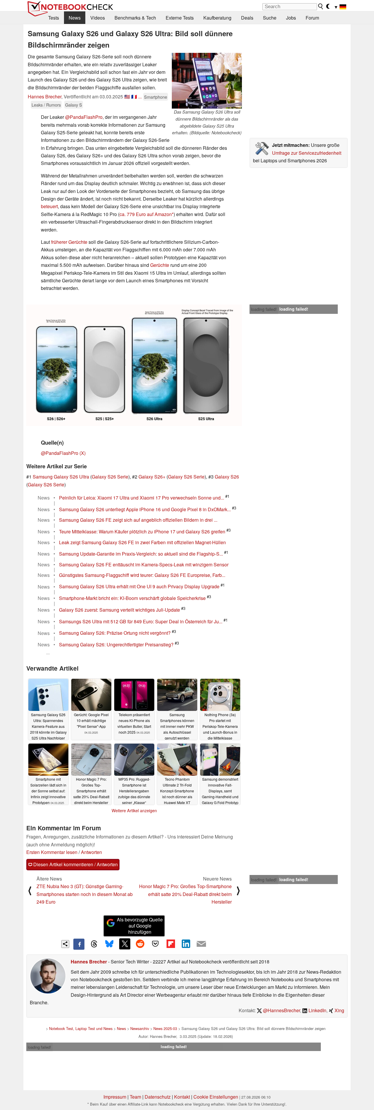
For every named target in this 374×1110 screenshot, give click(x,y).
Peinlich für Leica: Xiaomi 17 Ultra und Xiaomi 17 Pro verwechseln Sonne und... (141, 497)
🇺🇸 (127, 96)
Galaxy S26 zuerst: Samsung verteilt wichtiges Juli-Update (119, 609)
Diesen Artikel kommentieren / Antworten (75, 864)
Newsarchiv (139, 1028)
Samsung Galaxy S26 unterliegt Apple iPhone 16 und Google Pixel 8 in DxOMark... (145, 509)
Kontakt (182, 1096)
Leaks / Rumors (46, 105)
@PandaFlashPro (84, 117)
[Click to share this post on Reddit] (140, 943)
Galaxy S (73, 105)
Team (135, 1096)
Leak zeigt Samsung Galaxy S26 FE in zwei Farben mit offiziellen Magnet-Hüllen (142, 542)
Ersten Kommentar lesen (51, 852)
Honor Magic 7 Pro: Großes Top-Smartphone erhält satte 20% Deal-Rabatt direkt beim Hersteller (185, 894)
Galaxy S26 (227, 476)
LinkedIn (316, 1010)
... (140, 96)
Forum (312, 17)
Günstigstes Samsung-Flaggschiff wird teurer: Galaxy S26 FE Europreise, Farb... (142, 575)
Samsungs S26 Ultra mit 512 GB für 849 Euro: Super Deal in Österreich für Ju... (140, 621)
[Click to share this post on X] (124, 943)
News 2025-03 (165, 1028)
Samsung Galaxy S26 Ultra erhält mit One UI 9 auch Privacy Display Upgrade (139, 586)
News (75, 17)
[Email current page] (201, 944)
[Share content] (65, 944)
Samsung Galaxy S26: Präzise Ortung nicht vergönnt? (115, 633)
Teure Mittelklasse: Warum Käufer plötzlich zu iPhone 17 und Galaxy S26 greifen (142, 531)
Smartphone (155, 97)
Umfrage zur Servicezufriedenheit (306, 152)
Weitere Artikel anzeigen (134, 810)
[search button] (320, 6)
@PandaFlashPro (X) (63, 453)
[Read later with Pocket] (155, 943)
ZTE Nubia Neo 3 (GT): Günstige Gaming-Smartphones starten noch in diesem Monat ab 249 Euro (85, 894)
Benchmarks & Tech (135, 17)
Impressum (114, 1096)
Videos (97, 17)
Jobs (291, 17)
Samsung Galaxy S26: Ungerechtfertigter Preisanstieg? (116, 644)
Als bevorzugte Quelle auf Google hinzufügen (140, 925)
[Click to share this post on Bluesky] (109, 944)
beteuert (49, 206)
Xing (338, 1010)
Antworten (91, 852)
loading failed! (264, 309)
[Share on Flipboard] (170, 943)
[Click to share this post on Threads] (94, 944)
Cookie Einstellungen (215, 1096)
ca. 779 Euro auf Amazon (146, 214)
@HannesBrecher (281, 1010)
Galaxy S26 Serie (110, 476)
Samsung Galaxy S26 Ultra (61, 476)
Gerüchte (159, 265)
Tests (53, 17)
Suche (269, 17)
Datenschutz (158, 1096)
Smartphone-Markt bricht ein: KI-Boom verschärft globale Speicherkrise (132, 598)
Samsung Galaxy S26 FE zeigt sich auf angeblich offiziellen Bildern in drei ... (138, 519)
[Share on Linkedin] (185, 943)
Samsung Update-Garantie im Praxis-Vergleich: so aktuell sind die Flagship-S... (141, 553)
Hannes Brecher (44, 96)
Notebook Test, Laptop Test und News (80, 1028)
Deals (247, 17)
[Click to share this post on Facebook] (78, 944)
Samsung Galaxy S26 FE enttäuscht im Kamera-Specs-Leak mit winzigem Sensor (143, 564)
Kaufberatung (217, 17)
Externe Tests (180, 17)
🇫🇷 (134, 96)
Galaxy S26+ (151, 476)
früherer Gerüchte (69, 242)
